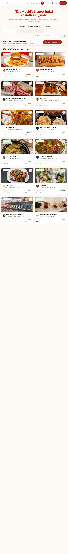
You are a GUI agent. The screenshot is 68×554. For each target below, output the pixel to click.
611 (37, 31)
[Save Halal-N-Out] (30, 112)
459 (24, 31)
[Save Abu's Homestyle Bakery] (64, 199)
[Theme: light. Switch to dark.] (48, 3)
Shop (55, 3)
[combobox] (33, 3)
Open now (22, 26)
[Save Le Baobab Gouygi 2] (64, 141)
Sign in (63, 3)
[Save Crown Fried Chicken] (30, 54)
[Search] (42, 3)
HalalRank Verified (35, 26)
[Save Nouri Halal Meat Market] (30, 199)
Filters (39, 36)
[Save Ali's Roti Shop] (30, 141)
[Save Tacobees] (64, 170)
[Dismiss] (64, 41)
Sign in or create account (52, 42)
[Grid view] (61, 36)
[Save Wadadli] (30, 170)
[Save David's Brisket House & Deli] (30, 83)
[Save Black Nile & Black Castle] (64, 112)
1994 (9, 31)
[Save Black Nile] (64, 83)
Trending (48, 26)
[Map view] (64, 36)
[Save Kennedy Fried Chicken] (64, 54)
